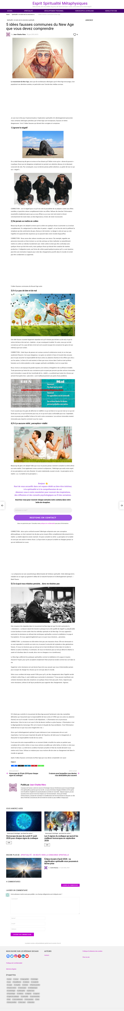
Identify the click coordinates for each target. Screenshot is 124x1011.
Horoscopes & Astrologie (84, 11)
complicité (35, 982)
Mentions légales (11, 969)
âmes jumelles (12, 1002)
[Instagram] (15, 956)
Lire (9, 842)
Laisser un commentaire (70, 885)
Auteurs (46, 955)
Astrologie (35, 979)
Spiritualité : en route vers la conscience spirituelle (45, 855)
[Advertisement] (43, 101)
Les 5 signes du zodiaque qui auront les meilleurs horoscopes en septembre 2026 (61, 838)
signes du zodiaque (13, 996)
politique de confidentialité (47, 523)
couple (10, 985)
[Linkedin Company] (23, 956)
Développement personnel (54, 11)
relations (20, 993)
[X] (21, 766)
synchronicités (35, 996)
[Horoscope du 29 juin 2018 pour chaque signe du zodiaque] (2, 505)
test (9, 999)
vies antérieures (18, 999)
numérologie (11, 990)
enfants (26, 985)
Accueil (10, 11)
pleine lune (31, 990)
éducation (31, 1002)
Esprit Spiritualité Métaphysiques (60, 3)
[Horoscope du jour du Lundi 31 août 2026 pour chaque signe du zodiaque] (23, 821)
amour (16, 979)
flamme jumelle (35, 985)
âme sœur (22, 1002)
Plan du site (86, 957)
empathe (17, 985)
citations (26, 982)
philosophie (21, 990)
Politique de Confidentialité (14, 963)
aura (9, 982)
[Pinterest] (34, 766)
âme (38, 999)
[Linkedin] (27, 766)
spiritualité (25, 996)
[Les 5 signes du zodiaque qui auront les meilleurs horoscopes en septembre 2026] (62, 821)
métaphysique (33, 988)
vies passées (29, 999)
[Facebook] (14, 766)
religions (28, 993)
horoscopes (22, 988)
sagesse (36, 993)
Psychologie (11, 993)
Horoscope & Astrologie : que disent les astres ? (20, 833)
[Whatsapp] (41, 766)
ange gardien (25, 979)
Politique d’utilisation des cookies (92, 951)
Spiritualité (28, 11)
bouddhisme (17, 982)
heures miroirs (12, 988)
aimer (9, 979)
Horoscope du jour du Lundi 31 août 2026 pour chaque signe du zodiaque (22, 837)
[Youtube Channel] (27, 956)
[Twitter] (12, 956)
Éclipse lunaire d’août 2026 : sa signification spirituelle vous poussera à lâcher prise (61, 861)
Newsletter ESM (111, 11)
